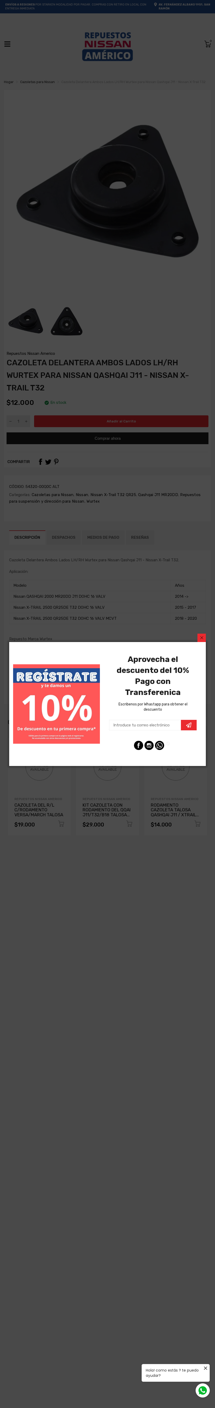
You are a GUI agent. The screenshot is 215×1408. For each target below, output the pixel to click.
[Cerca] (201, 638)
